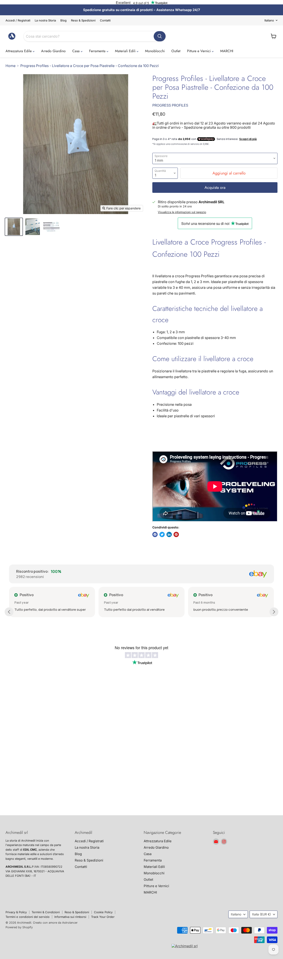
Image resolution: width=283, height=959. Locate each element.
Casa (76, 51)
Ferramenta (98, 51)
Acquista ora (215, 187)
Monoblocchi (155, 51)
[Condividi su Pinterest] (176, 534)
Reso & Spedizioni (83, 20)
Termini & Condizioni (46, 912)
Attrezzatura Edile (19, 51)
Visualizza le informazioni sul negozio (182, 212)
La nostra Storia (45, 20)
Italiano (269, 20)
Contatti (105, 20)
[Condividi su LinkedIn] (169, 534)
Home (10, 66)
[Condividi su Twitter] (162, 534)
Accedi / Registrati (18, 20)
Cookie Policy (103, 912)
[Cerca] (160, 36)
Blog (63, 20)
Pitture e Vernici (199, 51)
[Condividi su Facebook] (155, 534)
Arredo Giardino (53, 51)
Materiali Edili (126, 51)
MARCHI (226, 51)
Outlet (175, 51)
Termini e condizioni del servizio (28, 917)
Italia (261, 914)
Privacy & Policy (16, 912)
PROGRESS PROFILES (170, 105)
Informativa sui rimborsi (70, 917)
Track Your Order (103, 917)
